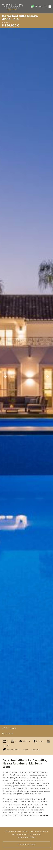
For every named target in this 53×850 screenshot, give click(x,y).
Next (47, 376)
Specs (25, 750)
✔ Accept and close (26, 844)
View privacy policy (26, 837)
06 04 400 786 (40, 6)
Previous (5, 376)
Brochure (7, 733)
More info (36, 750)
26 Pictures (9, 728)
